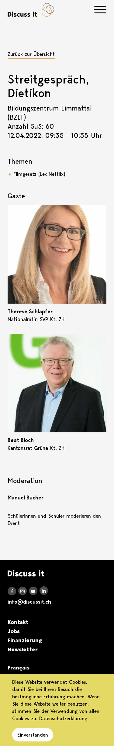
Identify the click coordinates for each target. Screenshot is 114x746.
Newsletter (23, 649)
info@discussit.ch (29, 601)
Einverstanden (32, 735)
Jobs (14, 631)
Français (18, 667)
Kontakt (18, 622)
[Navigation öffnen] (100, 9)
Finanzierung (25, 640)
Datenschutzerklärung (63, 718)
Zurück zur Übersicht (31, 54)
